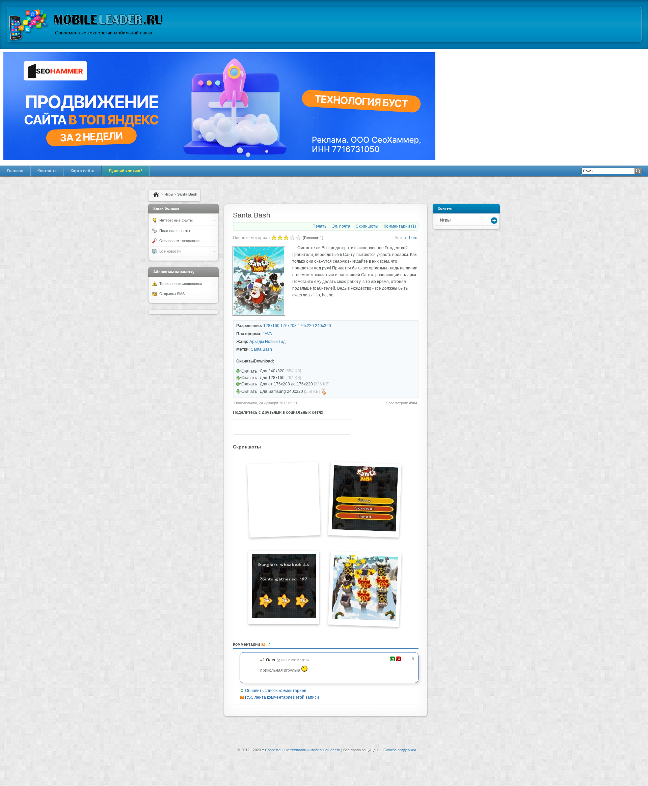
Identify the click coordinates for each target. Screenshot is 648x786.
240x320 (323, 325)
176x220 (306, 325)
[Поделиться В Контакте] (266, 426)
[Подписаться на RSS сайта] (343, 426)
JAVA (267, 333)
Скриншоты (367, 226)
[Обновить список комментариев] (270, 644)
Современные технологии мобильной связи (302, 750)
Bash (267, 349)
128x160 (271, 325)
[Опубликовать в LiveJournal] (317, 426)
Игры (168, 194)
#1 (262, 660)
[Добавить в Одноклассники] (304, 426)
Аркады (256, 341)
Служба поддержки (399, 750)
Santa (256, 349)
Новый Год (275, 341)
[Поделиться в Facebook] (279, 426)
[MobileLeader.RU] (28, 25)
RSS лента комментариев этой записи (282, 697)
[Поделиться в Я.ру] (292, 426)
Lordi (413, 237)
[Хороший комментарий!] (392, 659)
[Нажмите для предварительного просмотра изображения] (259, 314)
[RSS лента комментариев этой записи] (264, 644)
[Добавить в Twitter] (240, 426)
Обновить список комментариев (275, 690)
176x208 (288, 325)
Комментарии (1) (400, 226)
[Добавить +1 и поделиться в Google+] (253, 426)
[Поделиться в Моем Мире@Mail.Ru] (330, 426)
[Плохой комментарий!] (398, 659)
